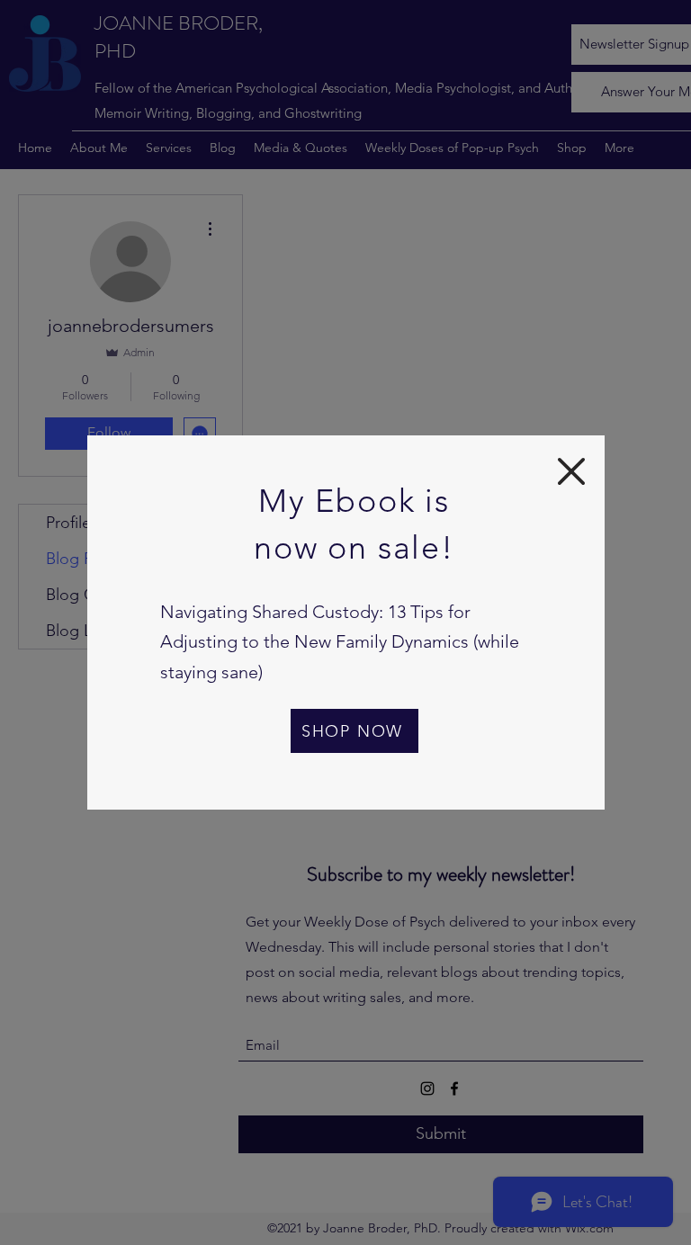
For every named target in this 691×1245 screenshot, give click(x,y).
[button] (571, 471)
